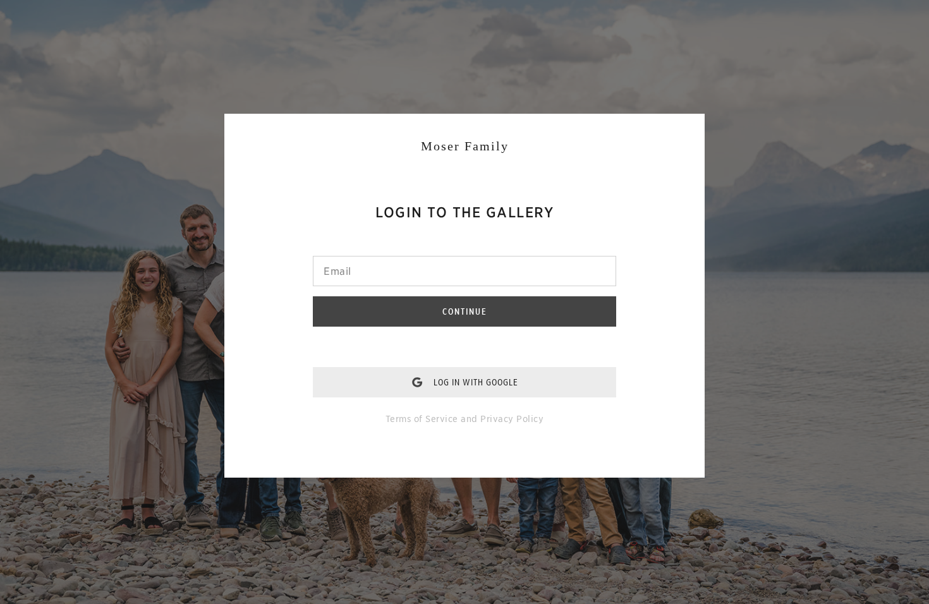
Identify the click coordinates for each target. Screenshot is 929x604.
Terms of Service (422, 419)
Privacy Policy (511, 419)
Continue (464, 311)
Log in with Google (476, 382)
